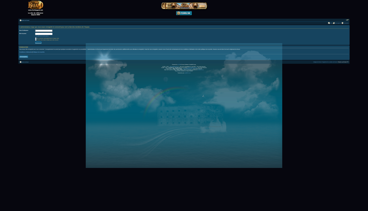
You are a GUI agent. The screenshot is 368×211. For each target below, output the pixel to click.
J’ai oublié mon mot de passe (42, 35)
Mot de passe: (22, 33)
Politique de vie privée (39, 52)
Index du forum (25, 20)
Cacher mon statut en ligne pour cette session (47, 39)
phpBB (179, 64)
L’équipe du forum (317, 62)
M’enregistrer (338, 23)
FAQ (331, 23)
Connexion (346, 23)
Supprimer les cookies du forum (329, 62)
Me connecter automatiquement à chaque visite (48, 38)
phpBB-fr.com (201, 69)
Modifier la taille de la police (347, 20)
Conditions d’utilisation (25, 52)
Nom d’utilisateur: (23, 30)
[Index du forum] (184, 17)
